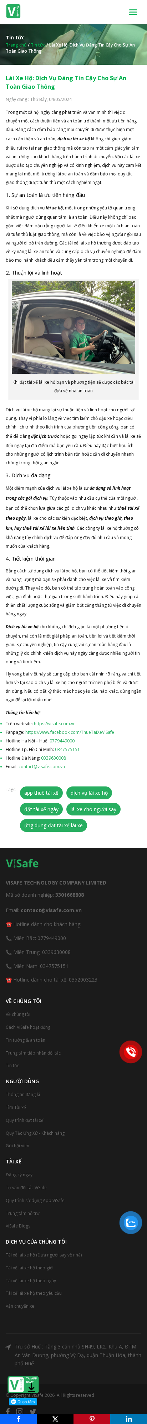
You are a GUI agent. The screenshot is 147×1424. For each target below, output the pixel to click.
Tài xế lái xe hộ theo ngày (31, 1281)
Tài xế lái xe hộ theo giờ (29, 1268)
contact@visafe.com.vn (42, 767)
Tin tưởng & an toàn (25, 1040)
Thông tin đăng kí (23, 1094)
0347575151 (67, 749)
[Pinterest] (92, 1419)
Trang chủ (16, 45)
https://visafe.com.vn (55, 724)
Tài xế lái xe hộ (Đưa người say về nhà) (44, 1255)
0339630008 (53, 758)
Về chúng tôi (18, 1014)
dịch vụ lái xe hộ (89, 792)
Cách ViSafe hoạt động (28, 1027)
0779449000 (62, 741)
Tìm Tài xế (16, 1107)
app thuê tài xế (41, 792)
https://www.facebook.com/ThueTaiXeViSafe (69, 732)
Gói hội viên (17, 1146)
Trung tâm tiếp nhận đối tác (33, 1053)
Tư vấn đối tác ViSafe (26, 1188)
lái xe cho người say (93, 809)
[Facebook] (18, 1419)
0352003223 (83, 979)
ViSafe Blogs (18, 1226)
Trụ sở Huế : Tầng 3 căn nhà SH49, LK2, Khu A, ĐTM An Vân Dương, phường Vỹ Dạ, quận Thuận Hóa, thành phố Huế (78, 1355)
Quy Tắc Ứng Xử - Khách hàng (35, 1133)
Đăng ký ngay (19, 1175)
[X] (55, 1419)
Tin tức (38, 45)
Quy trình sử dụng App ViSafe (35, 1200)
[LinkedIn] (128, 1419)
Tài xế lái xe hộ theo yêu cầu (34, 1293)
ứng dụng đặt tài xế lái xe (53, 825)
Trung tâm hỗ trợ (22, 1213)
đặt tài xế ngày (41, 809)
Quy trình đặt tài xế (25, 1120)
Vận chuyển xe (20, 1306)
